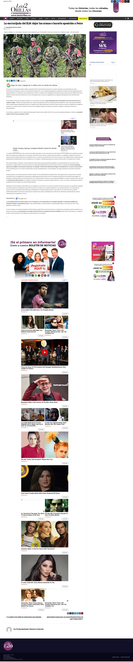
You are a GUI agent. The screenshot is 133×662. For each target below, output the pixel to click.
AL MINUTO (11, 18)
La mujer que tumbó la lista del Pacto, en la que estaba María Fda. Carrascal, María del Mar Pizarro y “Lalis (102, 152)
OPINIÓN (40, 18)
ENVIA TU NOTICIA (83, 18)
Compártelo (23, 81)
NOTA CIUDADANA (73, 18)
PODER (26, 18)
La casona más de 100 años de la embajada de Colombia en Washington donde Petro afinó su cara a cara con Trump (101, 181)
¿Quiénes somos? (115, 657)
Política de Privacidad (125, 657)
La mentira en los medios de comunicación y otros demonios (24, 617)
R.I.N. (91, 18)
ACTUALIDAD (19, 18)
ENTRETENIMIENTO (62, 18)
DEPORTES (33, 18)
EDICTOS (53, 18)
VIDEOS (46, 18)
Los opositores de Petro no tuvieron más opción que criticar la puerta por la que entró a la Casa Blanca (102, 160)
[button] (125, 18)
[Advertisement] (44, 227)
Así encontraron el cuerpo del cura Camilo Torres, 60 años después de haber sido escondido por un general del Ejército (102, 167)
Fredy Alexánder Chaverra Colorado (13, 27)
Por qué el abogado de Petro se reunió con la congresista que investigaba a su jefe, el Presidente (102, 145)
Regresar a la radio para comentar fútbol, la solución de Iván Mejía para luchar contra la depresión (102, 174)
